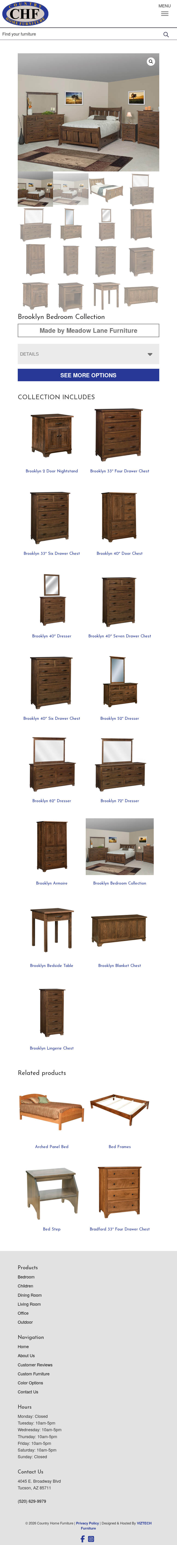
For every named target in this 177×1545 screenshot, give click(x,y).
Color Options (30, 1383)
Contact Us (28, 1392)
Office (23, 1313)
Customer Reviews (35, 1365)
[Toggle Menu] (164, 14)
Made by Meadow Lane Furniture (88, 330)
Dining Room (30, 1295)
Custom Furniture (34, 1374)
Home (23, 1346)
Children (25, 1286)
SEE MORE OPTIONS (88, 375)
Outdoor (25, 1322)
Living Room (29, 1304)
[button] (151, 61)
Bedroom (26, 1277)
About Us (26, 1355)
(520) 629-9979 (32, 1501)
